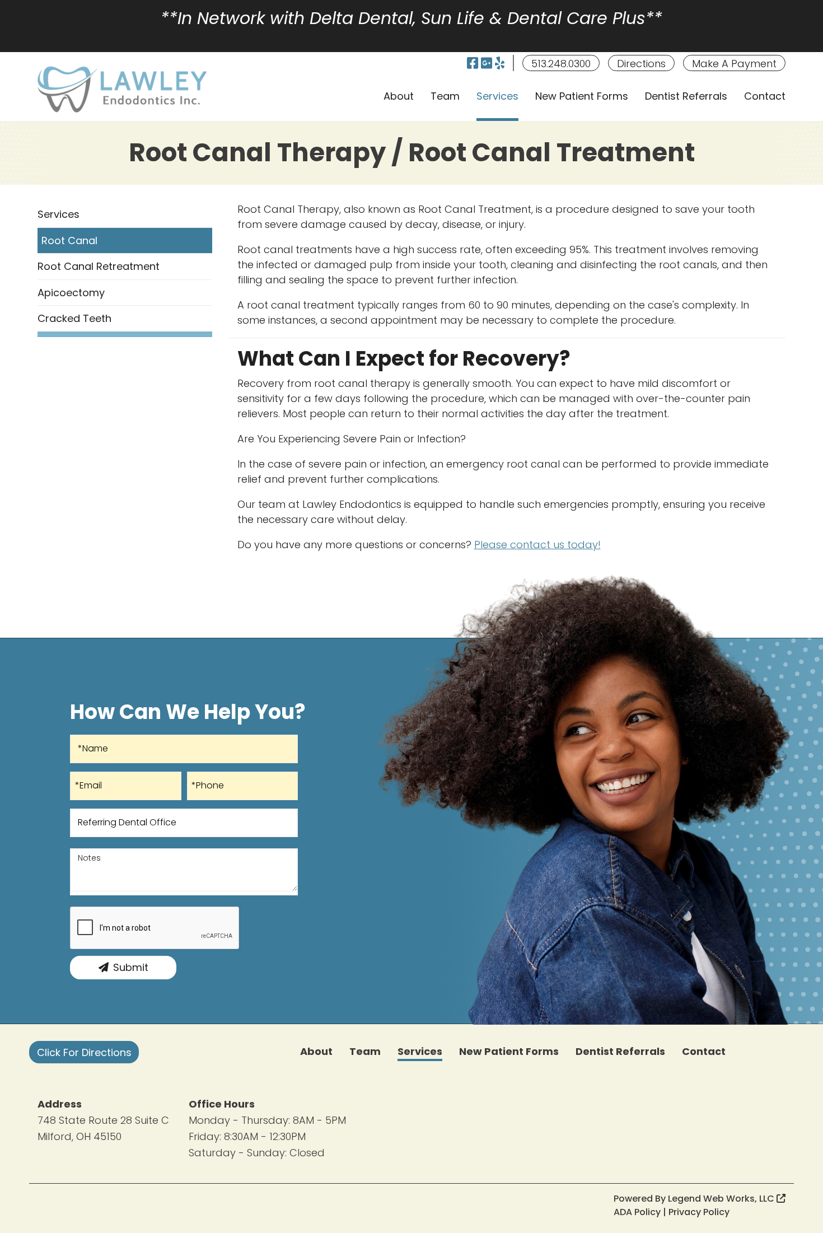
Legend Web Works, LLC (722, 1198)
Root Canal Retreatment (99, 266)
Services (497, 96)
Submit (130, 967)
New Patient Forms (581, 96)
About (399, 96)
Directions (641, 64)
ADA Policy (637, 1212)
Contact (764, 96)
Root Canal (69, 240)
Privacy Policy (699, 1212)
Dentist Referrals (686, 96)
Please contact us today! (537, 545)
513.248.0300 (561, 64)
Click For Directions (84, 1052)
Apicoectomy (71, 293)
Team (445, 96)
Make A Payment (734, 64)
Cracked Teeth (74, 318)
